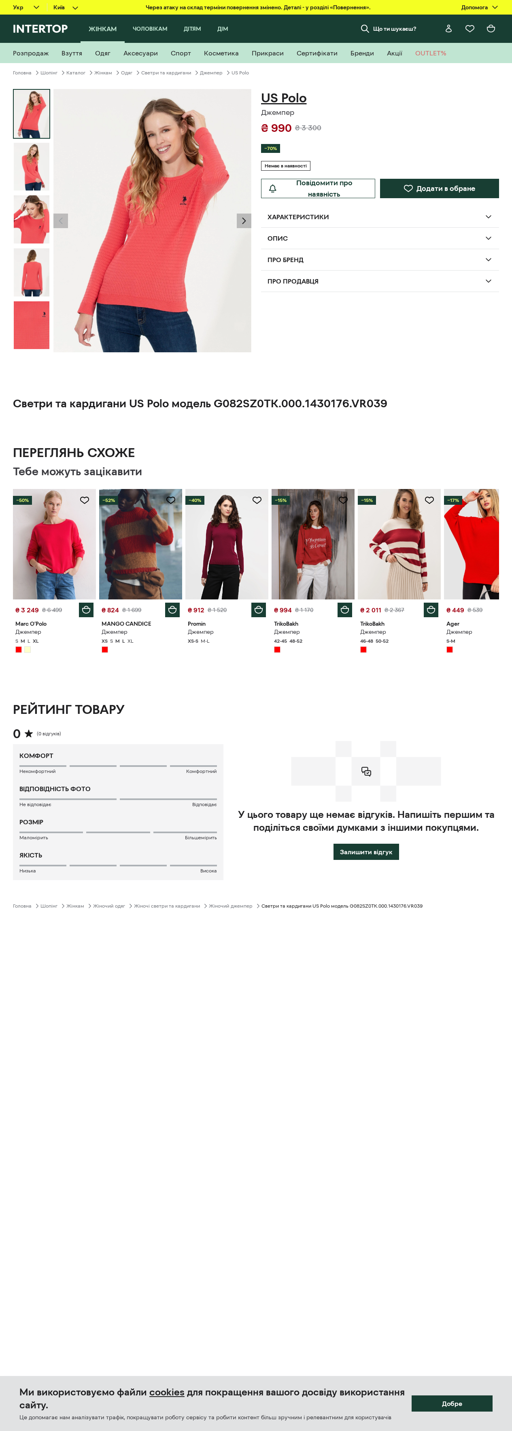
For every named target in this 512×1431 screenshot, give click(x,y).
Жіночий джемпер (231, 906)
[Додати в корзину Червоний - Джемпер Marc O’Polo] (86, 610)
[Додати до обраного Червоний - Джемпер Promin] (257, 500)
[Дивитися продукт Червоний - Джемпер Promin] (226, 544)
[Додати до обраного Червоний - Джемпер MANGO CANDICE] (171, 500)
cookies (167, 1392)
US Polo (240, 72)
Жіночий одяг (109, 906)
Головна (22, 72)
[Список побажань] (470, 29)
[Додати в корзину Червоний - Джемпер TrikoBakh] (345, 610)
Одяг (126, 72)
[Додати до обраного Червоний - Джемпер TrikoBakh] (343, 500)
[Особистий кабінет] (449, 29)
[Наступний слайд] (244, 221)
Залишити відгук (366, 852)
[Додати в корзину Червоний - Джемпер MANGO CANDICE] (172, 610)
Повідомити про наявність (324, 188)
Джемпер (211, 72)
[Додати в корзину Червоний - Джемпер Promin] (258, 610)
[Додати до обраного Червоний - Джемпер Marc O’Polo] (84, 500)
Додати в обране (445, 188)
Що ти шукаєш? (394, 29)
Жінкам (103, 72)
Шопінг (48, 72)
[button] (60, 221)
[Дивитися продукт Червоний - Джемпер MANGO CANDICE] (140, 544)
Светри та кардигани (166, 72)
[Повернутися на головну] (40, 29)
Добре (452, 1403)
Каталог (75, 72)
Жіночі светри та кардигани (167, 906)
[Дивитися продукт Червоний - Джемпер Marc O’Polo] (54, 544)
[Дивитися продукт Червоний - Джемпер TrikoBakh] (313, 544)
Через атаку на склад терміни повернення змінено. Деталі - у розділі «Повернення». (258, 7)
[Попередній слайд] (60, 221)
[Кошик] (491, 29)
